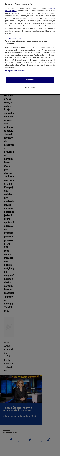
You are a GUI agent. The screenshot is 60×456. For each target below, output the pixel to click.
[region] (30, 47)
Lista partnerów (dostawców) (16, 71)
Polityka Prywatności (14, 39)
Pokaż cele (30, 88)
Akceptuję (30, 80)
